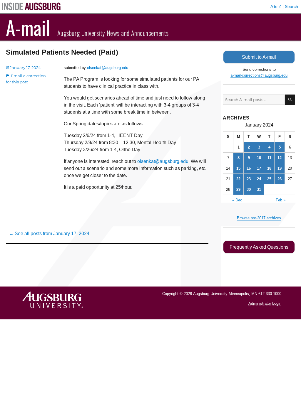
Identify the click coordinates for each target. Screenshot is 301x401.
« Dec (237, 200)
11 (269, 158)
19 (279, 168)
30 (249, 189)
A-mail (28, 27)
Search (291, 6)
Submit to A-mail (259, 57)
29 (238, 189)
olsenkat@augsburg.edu (107, 67)
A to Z (275, 6)
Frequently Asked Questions (259, 247)
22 (238, 179)
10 (259, 158)
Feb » (280, 200)
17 (259, 168)
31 (259, 189)
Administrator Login (264, 303)
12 (279, 158)
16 (249, 168)
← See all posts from (49, 233)
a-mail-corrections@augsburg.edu (258, 75)
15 (238, 168)
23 (249, 179)
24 (259, 179)
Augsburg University (210, 294)
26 (279, 179)
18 (269, 168)
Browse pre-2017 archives (259, 218)
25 (269, 179)
